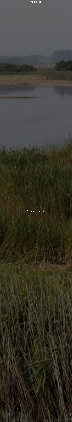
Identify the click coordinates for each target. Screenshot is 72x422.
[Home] (36, 2)
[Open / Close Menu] (2, 2)
